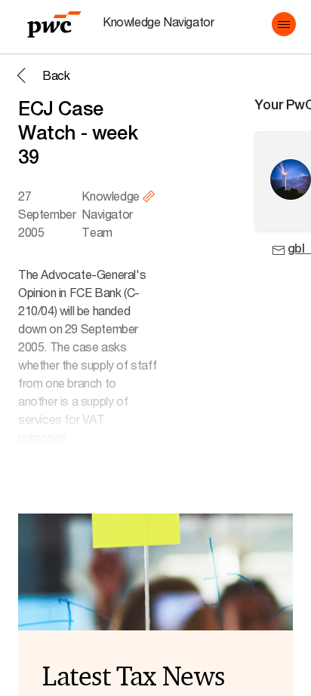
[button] (284, 24)
